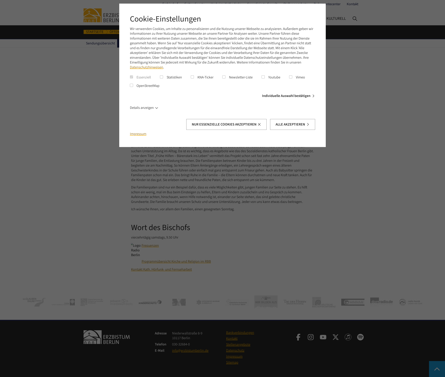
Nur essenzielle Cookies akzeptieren (224, 124)
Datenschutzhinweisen (146, 67)
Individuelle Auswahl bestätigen (286, 95)
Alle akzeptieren (290, 124)
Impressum (138, 133)
